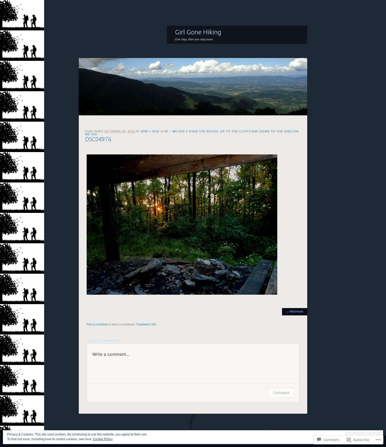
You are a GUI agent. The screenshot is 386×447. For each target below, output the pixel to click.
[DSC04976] (182, 293)
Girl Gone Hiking (198, 32)
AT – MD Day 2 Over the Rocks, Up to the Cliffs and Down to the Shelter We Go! (192, 133)
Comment (281, 392)
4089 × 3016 (150, 131)
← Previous (294, 311)
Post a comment (97, 324)
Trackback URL (146, 324)
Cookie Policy (103, 439)
